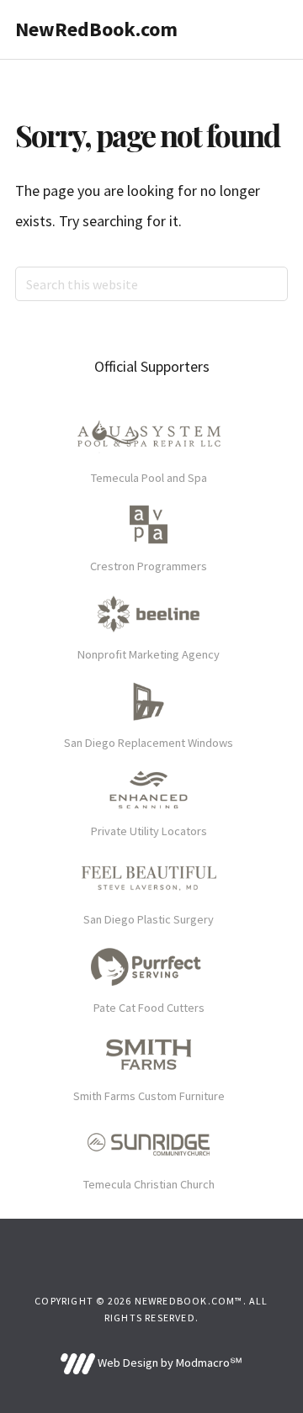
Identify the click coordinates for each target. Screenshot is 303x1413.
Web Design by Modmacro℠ (168, 1362)
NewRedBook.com (96, 29)
